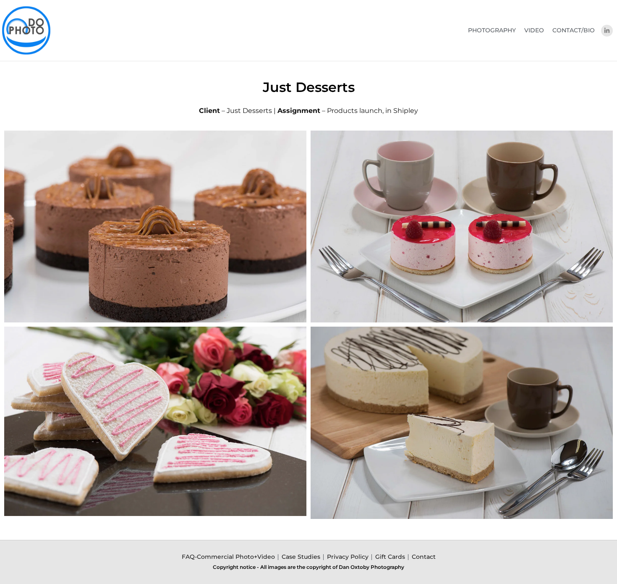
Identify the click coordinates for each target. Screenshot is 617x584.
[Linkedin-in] (607, 31)
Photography (492, 30)
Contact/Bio (573, 30)
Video (534, 30)
